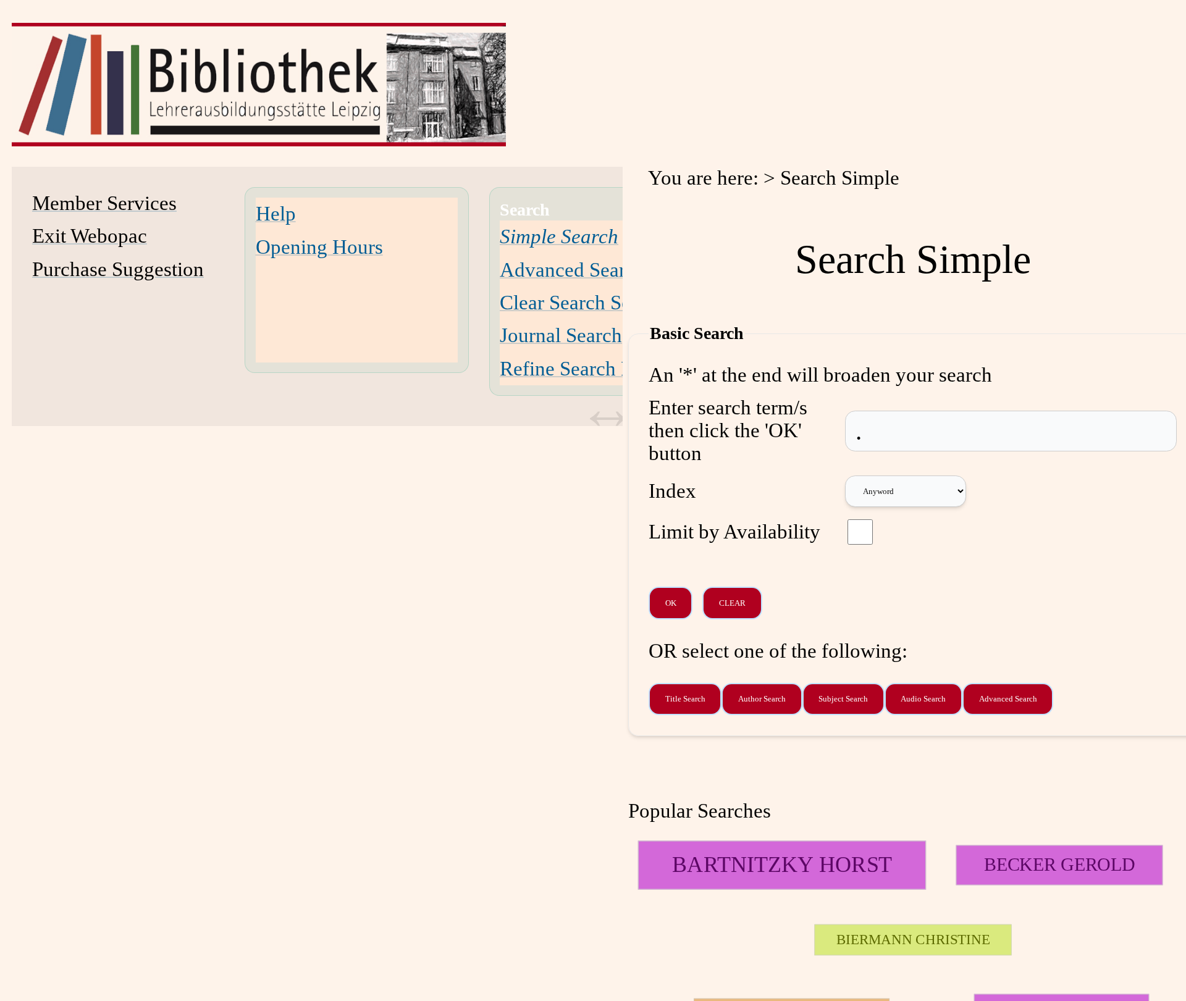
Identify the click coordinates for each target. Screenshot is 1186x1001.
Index (672, 491)
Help (276, 214)
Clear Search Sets (572, 302)
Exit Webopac (89, 236)
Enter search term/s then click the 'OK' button (728, 430)
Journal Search (561, 335)
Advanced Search (573, 270)
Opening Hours (319, 247)
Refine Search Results (590, 369)
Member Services (104, 203)
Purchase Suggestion (118, 269)
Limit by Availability (734, 532)
